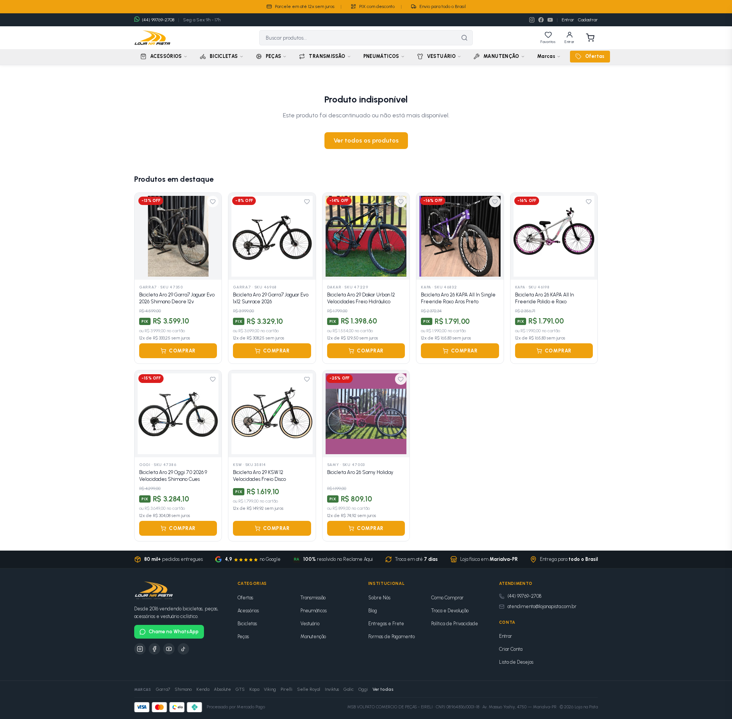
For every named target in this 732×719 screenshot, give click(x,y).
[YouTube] (550, 19)
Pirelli (286, 689)
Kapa (254, 689)
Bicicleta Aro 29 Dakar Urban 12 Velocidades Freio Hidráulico (361, 298)
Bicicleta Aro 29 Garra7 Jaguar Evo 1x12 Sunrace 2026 (270, 298)
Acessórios (248, 610)
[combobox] (358, 37)
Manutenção (313, 636)
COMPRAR (182, 351)
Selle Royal (308, 689)
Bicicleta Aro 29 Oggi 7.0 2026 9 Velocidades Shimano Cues (173, 475)
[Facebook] (541, 19)
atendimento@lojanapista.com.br (541, 606)
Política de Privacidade (454, 623)
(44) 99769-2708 (524, 596)
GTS (240, 689)
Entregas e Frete (386, 623)
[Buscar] (464, 37)
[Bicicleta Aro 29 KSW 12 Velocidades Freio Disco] (271, 413)
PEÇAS (273, 56)
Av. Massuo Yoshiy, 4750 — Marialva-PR (519, 707)
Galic (349, 689)
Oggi (363, 689)
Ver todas (382, 689)
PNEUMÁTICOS (381, 56)
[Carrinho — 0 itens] (590, 37)
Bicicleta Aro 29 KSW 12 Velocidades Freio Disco (259, 475)
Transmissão (313, 598)
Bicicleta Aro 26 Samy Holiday (360, 472)
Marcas (546, 56)
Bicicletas (247, 623)
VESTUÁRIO (441, 56)
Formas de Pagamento (391, 636)
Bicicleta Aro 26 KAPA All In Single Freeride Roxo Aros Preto (458, 298)
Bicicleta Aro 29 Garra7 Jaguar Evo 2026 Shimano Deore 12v (177, 298)
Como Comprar (447, 598)
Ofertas (595, 56)
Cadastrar (588, 20)
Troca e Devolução (450, 610)
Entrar (568, 20)
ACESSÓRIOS (166, 56)
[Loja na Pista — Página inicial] (152, 38)
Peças (243, 636)
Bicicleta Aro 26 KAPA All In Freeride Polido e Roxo (544, 298)
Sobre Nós (379, 598)
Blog (372, 610)
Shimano (183, 689)
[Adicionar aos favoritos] (212, 201)
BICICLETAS (224, 56)
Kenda (202, 689)
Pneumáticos (313, 610)
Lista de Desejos (516, 662)
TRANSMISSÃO (327, 56)
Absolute (222, 689)
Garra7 (163, 689)
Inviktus (332, 689)
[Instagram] (532, 19)
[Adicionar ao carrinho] (211, 269)
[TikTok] (183, 649)
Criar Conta (510, 649)
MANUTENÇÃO (501, 56)
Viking (270, 689)
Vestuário (309, 623)
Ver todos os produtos (366, 140)
